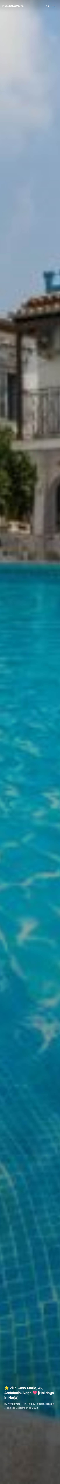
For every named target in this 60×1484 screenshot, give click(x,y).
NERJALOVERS (13, 6)
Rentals (49, 1403)
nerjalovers (14, 1403)
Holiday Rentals (35, 1403)
